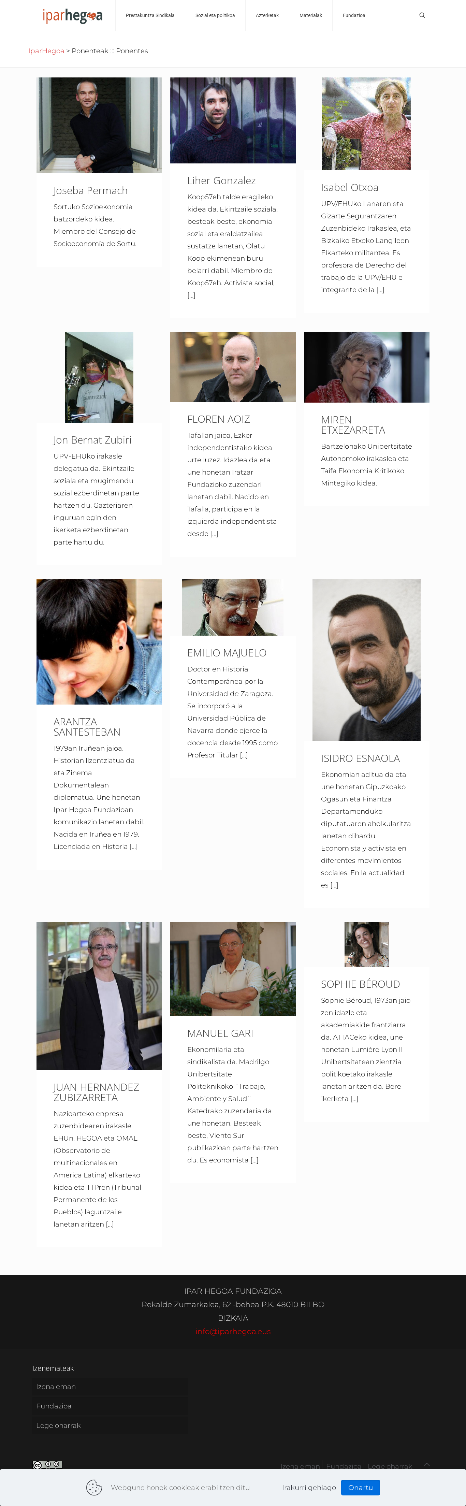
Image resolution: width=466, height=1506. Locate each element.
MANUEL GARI (220, 1033)
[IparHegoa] (72, 15)
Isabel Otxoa (350, 187)
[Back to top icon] (426, 1464)
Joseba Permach (91, 190)
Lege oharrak (58, 1425)
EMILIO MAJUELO (227, 653)
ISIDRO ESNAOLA (360, 758)
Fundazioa (54, 1406)
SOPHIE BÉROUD (360, 984)
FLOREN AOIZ (218, 419)
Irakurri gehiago (309, 1487)
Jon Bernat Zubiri (93, 440)
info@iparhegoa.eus (233, 1331)
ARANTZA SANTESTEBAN (87, 726)
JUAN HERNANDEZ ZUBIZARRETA (96, 1092)
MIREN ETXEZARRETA (353, 424)
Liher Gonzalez (221, 180)
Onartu (360, 1487)
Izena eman (56, 1386)
